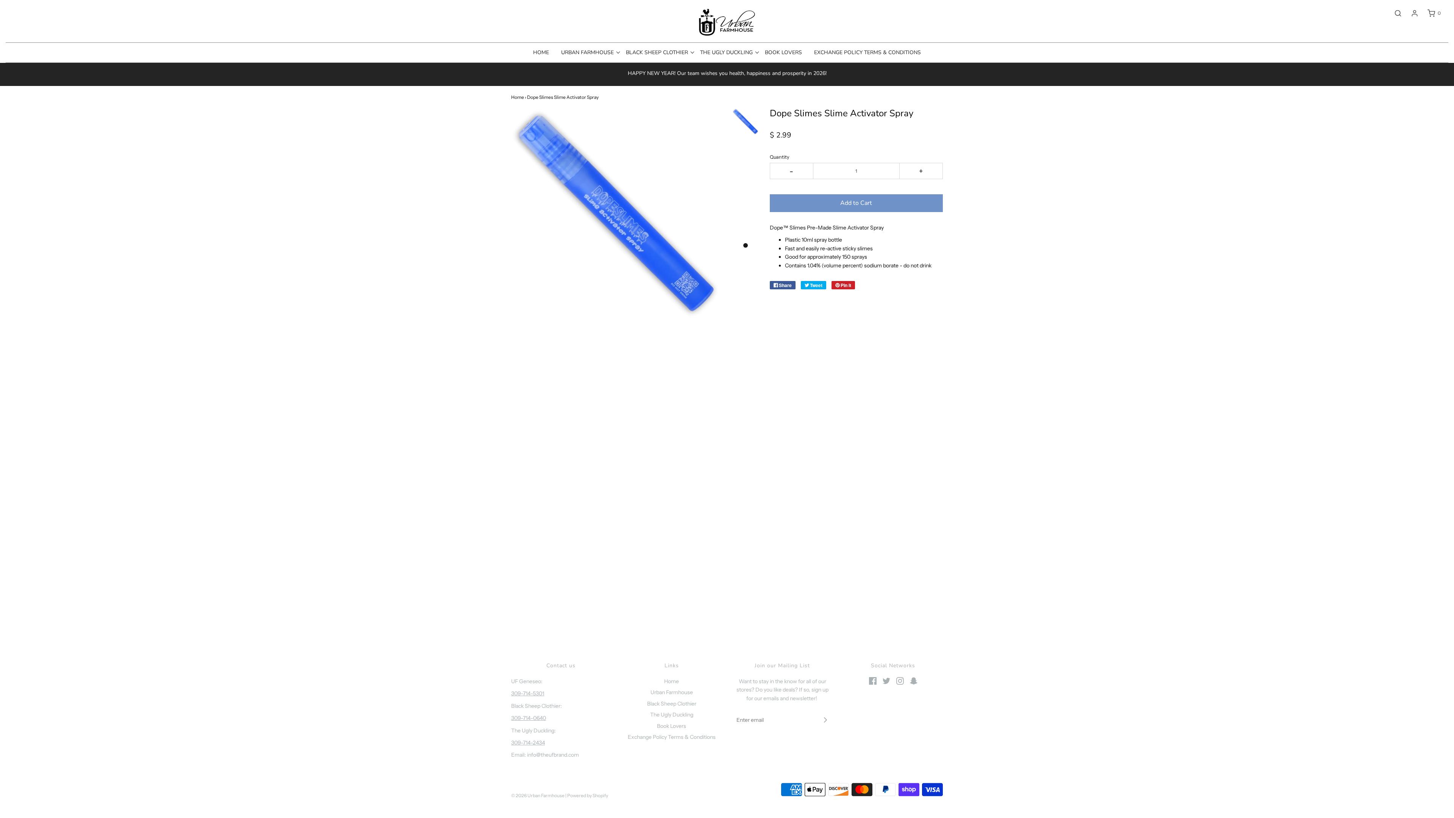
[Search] (1394, 13)
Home (541, 52)
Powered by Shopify (587, 795)
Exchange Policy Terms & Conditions (867, 52)
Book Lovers (783, 52)
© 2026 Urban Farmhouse (538, 795)
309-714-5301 (527, 693)
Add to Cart (856, 203)
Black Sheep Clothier (671, 703)
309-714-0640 (528, 718)
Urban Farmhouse (672, 692)
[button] (745, 121)
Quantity (779, 157)
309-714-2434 (528, 742)
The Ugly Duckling (671, 714)
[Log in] (1411, 13)
